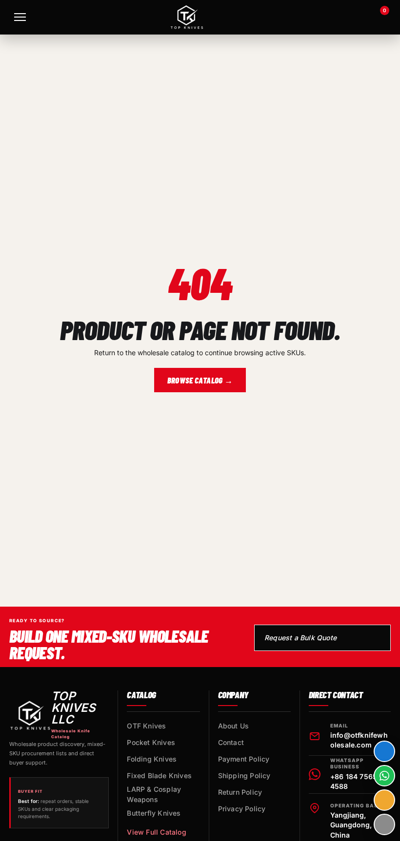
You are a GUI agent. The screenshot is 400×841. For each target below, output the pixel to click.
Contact (231, 742)
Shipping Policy (244, 775)
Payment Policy (244, 759)
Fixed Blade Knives (159, 775)
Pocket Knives (151, 742)
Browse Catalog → (200, 380)
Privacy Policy (242, 808)
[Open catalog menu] (20, 17)
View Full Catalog (156, 832)
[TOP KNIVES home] (187, 17)
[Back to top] (384, 824)
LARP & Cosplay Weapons (154, 794)
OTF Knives (146, 726)
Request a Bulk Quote (300, 637)
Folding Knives (152, 759)
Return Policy (240, 792)
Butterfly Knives (153, 813)
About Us (233, 726)
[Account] (352, 17)
